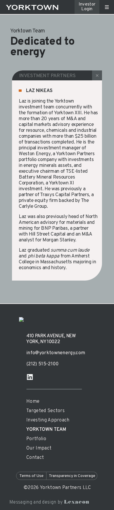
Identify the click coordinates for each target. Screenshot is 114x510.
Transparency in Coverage (72, 475)
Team (46, 429)
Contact (35, 457)
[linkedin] (30, 377)
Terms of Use (31, 475)
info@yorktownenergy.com (55, 353)
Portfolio (36, 439)
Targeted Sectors (45, 411)
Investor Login (87, 7)
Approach (48, 420)
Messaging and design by (49, 502)
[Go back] (97, 75)
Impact (38, 448)
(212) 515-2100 (42, 364)
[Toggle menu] (106, 7)
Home (32, 401)
